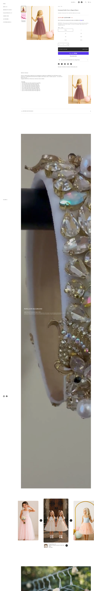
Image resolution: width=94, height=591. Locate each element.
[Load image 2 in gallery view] (23, 16)
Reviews (68, 66)
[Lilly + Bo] (26, 2)
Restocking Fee (74, 66)
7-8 (65, 36)
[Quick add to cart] (66, 545)
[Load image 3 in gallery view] (23, 21)
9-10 (81, 36)
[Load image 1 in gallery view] (23, 9)
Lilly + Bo (60, 6)
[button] (9, 7)
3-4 (65, 33)
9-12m (66, 30)
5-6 (81, 33)
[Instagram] (3, 396)
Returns (64, 66)
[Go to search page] (85, 2)
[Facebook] (6, 396)
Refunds (60, 66)
